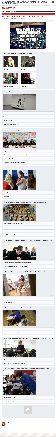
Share (47, 20)
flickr (16, 66)
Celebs (5, 11)
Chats (15, 11)
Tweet (52, 20)
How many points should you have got (12, 13)
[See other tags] (54, 14)
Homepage (2, 11)
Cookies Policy (14, 3)
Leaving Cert (23, 13)
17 (11, 20)
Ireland (8, 11)
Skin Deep (12, 11)
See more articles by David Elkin (8, 426)
